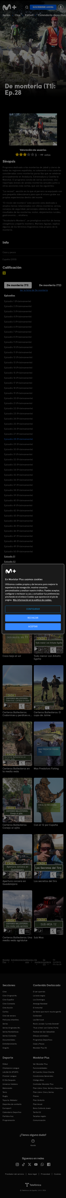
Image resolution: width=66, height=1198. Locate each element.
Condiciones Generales (43, 1076)
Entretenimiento (10, 1044)
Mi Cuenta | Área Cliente (43, 1072)
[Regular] (25, 154)
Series (6, 15)
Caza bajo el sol (12, 656)
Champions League (11, 1068)
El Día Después (9, 1080)
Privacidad (45, 1174)
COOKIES (57, 1174)
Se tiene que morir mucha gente (47, 1012)
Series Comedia (9, 1036)
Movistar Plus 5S (40, 1048)
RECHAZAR (33, 618)
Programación (9, 1120)
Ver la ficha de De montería (34, 290)
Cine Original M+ (10, 996)
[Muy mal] (17, 154)
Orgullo (6, 1048)
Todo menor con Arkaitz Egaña (47, 657)
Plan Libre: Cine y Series (43, 1092)
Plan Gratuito (39, 1100)
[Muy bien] (32, 154)
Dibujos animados (40, 1036)
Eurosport (7, 1108)
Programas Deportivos (42, 1040)
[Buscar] (26, 7)
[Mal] (21, 154)
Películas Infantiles (11, 1020)
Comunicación (39, 1120)
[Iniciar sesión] (60, 7)
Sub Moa (39, 937)
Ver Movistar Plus (40, 1064)
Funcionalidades (40, 1068)
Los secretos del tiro (45, 881)
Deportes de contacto (12, 1104)
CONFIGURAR (33, 609)
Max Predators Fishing (46, 768)
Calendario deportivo (52, 15)
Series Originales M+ (11, 1028)
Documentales (9, 1040)
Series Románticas (10, 1032)
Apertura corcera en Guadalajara (14, 882)
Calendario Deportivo (12, 1112)
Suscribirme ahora (43, 7)
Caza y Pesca (38, 1044)
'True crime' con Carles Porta (45, 1028)
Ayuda (33, 1145)
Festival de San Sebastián (44, 1032)
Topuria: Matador (10, 1100)
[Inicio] (9, 7)
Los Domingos (39, 1000)
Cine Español (8, 1000)
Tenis (5, 1092)
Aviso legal (32, 1174)
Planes (36, 1096)
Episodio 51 (9, 556)
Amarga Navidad (40, 1004)
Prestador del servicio (14, 1174)
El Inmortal (37, 1008)
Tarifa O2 (37, 1112)
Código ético (38, 1080)
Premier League (9, 1076)
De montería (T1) (18, 285)
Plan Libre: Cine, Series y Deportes (48, 1088)
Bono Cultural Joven (42, 1108)
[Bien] (28, 154)
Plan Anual (37, 1104)
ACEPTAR (33, 626)
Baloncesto (7, 1088)
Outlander (37, 1016)
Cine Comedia (9, 1004)
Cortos (5, 1012)
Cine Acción (8, 1008)
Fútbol (29, 15)
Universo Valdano (10, 1084)
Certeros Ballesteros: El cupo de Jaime (47, 714)
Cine (18, 15)
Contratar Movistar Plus (43, 1084)
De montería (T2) (50, 285)
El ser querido (39, 992)
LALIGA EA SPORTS (10, 1072)
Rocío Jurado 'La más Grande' (46, 1024)
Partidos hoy (8, 1116)
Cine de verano (9, 1016)
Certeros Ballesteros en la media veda (16, 770)
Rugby (5, 1096)
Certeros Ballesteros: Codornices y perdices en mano (17, 714)
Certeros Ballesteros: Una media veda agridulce (17, 939)
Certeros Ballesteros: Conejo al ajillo (15, 826)
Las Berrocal (38, 1020)
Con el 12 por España (46, 825)
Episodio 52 (10, 561)
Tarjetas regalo (39, 1116)
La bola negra (39, 996)
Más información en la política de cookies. (32, 600)
